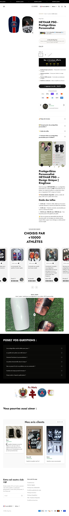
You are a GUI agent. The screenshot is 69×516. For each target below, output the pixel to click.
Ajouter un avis (60, 422)
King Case (41, 18)
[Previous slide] (32, 287)
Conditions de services (32, 500)
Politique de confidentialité (33, 487)
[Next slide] (36, 287)
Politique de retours (31, 492)
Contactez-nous (30, 482)
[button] (41, 105)
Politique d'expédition (32, 495)
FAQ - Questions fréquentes (33, 497)
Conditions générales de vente (34, 490)
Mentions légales (31, 485)
